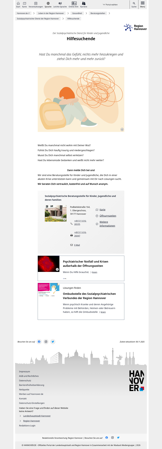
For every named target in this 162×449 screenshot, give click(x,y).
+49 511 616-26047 (80, 234)
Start (18, 6)
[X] (53, 341)
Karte (24, 6)
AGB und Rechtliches (29, 376)
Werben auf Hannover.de (31, 394)
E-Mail (77, 245)
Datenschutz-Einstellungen (32, 403)
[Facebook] (39, 341)
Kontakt (23, 398)
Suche (134, 6)
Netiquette (24, 389)
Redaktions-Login (27, 425)
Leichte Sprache (60, 6)
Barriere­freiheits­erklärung (31, 385)
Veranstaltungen (36, 6)
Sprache (48, 6)
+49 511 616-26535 (80, 222)
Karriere (83, 6)
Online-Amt (73, 6)
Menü (142, 6)
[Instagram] (46, 341)
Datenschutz (25, 380)
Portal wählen (112, 4)
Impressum (24, 371)
